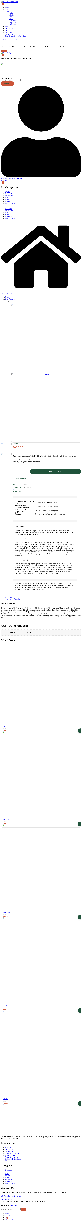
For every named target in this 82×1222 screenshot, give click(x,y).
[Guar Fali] (41, 963)
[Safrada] (41, 1056)
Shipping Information (12, 1153)
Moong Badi (7, 819)
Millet (11, 17)
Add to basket (55, 471)
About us (8, 1147)
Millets (7, 1176)
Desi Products (14, 24)
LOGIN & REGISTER (9, 40)
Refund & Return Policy (13, 1159)
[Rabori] (41, 683)
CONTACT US (16, 62)
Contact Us (9, 28)
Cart (6, 30)
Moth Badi (6, 912)
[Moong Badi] (41, 777)
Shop (7, 11)
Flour (11, 19)
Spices (11, 13)
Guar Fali (6, 1005)
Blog (6, 26)
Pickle (11, 15)
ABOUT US (5, 62)
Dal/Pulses (8, 194)
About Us (8, 9)
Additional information (12, 599)
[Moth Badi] (41, 870)
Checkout (8, 32)
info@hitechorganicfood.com (11, 1196)
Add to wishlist (21, 478)
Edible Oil (12, 21)
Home (7, 7)
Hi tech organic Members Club (15, 36)
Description (9, 597)
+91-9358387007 (7, 1200)
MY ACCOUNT (28, 62)
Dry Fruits (12, 23)
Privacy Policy (10, 1155)
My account (9, 34)
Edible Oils (9, 195)
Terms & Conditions (12, 1157)
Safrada (5, 1099)
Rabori (5, 726)
